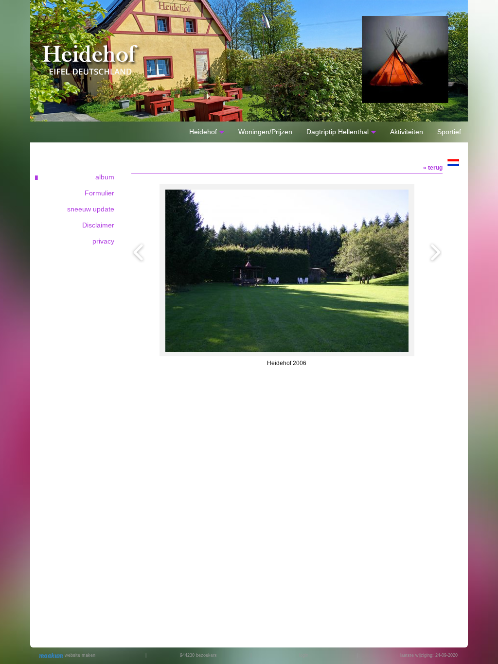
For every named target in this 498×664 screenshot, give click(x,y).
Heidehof (203, 132)
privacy (103, 241)
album (104, 177)
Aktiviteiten (406, 132)
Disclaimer (98, 225)
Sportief (449, 132)
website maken (79, 655)
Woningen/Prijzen (265, 132)
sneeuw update (90, 209)
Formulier (99, 193)
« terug (433, 167)
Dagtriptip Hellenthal (337, 132)
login (303, 655)
